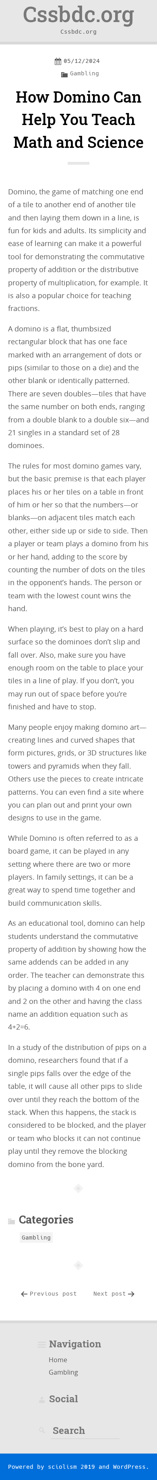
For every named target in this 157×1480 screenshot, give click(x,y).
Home (58, 1359)
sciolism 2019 (71, 1467)
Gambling (84, 73)
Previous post (53, 1293)
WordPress (129, 1467)
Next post (109, 1293)
